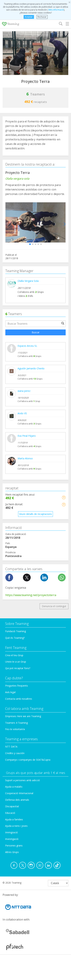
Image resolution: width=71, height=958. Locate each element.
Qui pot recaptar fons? (17, 668)
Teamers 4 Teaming (16, 722)
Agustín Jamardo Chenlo (31, 368)
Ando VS (22, 413)
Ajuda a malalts (13, 786)
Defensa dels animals (17, 799)
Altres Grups (12, 852)
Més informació (56, 9)
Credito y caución (14, 753)
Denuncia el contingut (54, 606)
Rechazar (42, 16)
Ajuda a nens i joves (16, 825)
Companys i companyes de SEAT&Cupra (27, 759)
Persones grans (14, 845)
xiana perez (24, 390)
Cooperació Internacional (19, 793)
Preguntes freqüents (16, 685)
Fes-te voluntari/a (15, 729)
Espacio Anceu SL (27, 345)
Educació (10, 813)
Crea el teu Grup (14, 655)
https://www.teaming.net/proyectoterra (30, 595)
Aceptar (29, 16)
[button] (30, 244)
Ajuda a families (14, 819)
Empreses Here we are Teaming (23, 716)
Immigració (11, 832)
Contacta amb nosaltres (18, 698)
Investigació (11, 839)
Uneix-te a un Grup (15, 661)
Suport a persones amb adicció (22, 780)
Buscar (35, 332)
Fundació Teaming (15, 631)
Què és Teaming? (15, 637)
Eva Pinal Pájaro (27, 435)
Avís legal (10, 692)
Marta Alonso (25, 458)
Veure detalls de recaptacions (35, 514)
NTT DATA (11, 746)
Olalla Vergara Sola (28, 280)
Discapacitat (12, 806)
